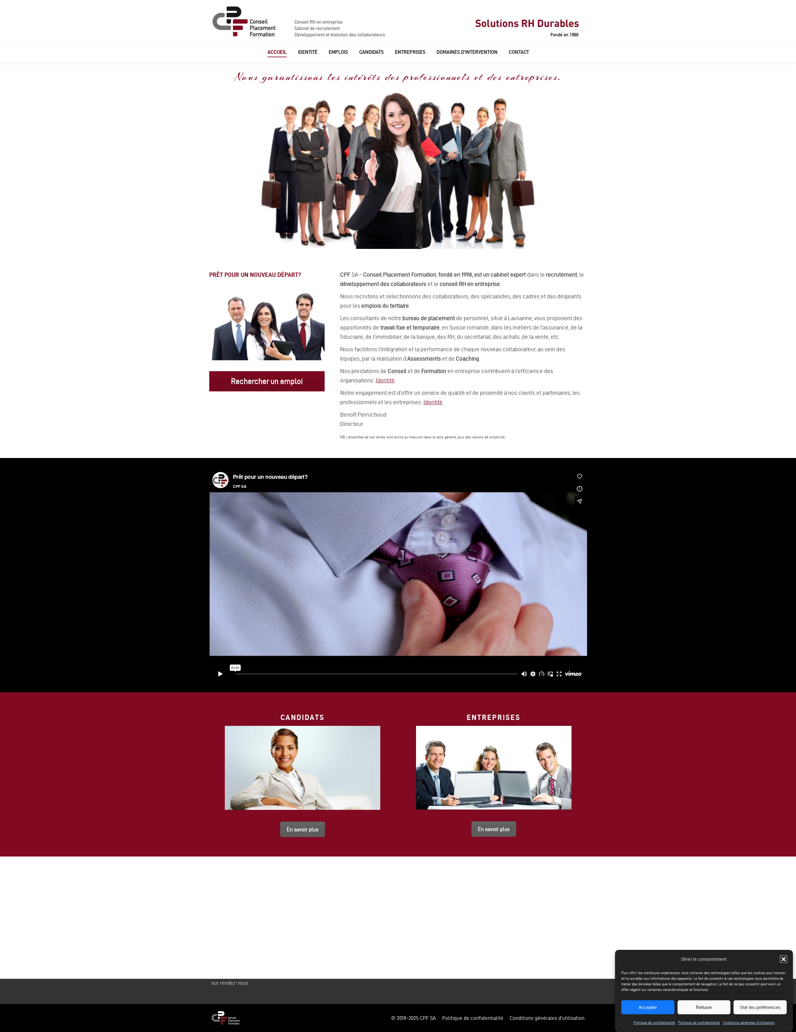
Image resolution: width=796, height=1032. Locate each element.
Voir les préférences (760, 1007)
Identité (385, 380)
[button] (783, 959)
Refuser (704, 1007)
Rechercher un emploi (267, 381)
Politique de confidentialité (654, 1022)
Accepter (648, 1007)
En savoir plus (302, 829)
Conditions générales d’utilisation (749, 1022)
